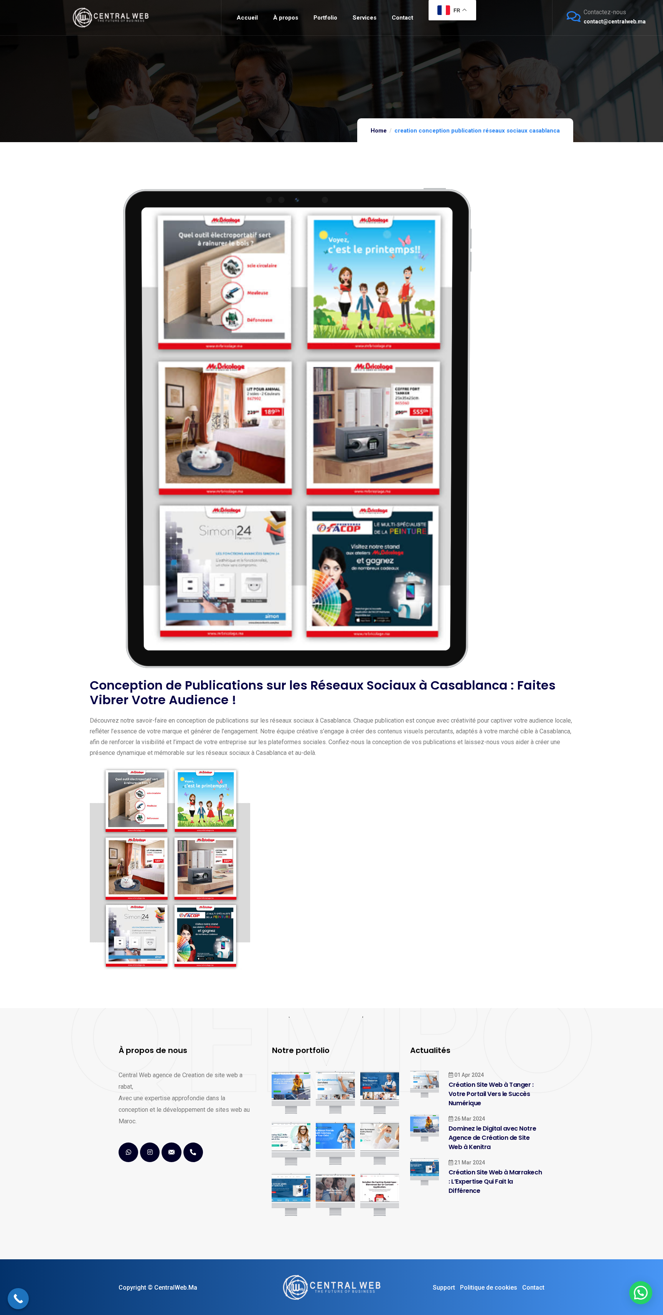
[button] (640, 1292)
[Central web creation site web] (331, 1287)
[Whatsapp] (128, 1152)
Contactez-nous (605, 12)
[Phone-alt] (193, 1152)
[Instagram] (150, 1152)
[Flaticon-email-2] (171, 1152)
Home (379, 130)
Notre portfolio (301, 1050)
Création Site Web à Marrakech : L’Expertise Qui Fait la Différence (495, 1181)
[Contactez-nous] (573, 16)
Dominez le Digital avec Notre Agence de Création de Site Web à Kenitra (492, 1137)
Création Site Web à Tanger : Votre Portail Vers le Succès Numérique (491, 1094)
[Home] (110, 17)
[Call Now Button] (18, 1298)
